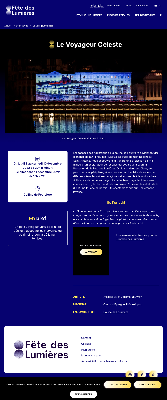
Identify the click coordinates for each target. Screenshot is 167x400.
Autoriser (91, 252)
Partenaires (142, 5)
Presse (128, 5)
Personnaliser (83, 394)
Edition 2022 (22, 26)
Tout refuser (148, 385)
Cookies (86, 343)
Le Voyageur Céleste (43, 26)
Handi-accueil (114, 5)
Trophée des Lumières (130, 239)
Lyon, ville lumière (89, 15)
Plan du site (88, 349)
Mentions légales (91, 355)
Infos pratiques (118, 15)
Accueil (7, 26)
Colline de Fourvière (37, 194)
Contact (86, 338)
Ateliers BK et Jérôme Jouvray (122, 296)
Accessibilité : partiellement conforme (104, 361)
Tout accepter (118, 385)
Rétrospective (145, 15)
